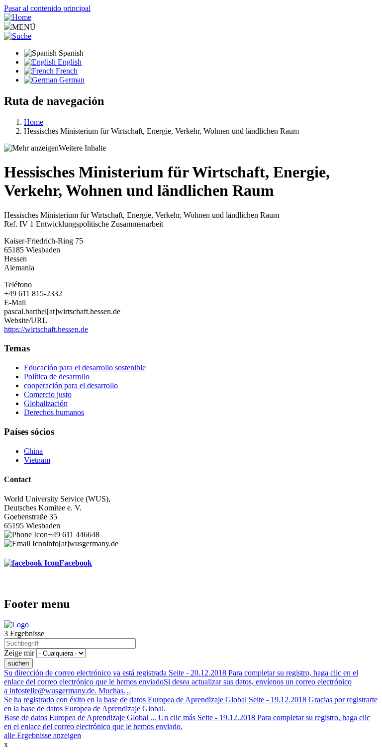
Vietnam (37, 460)
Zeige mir (19, 653)
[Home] (17, 17)
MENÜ (24, 27)
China (33, 451)
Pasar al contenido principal (47, 8)
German (71, 80)
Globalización (46, 403)
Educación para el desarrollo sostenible (85, 367)
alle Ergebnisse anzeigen (42, 735)
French (66, 71)
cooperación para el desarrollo (71, 385)
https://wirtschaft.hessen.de (46, 329)
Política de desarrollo (57, 376)
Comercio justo (48, 394)
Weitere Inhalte (82, 148)
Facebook (75, 563)
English (69, 62)
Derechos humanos (54, 412)
